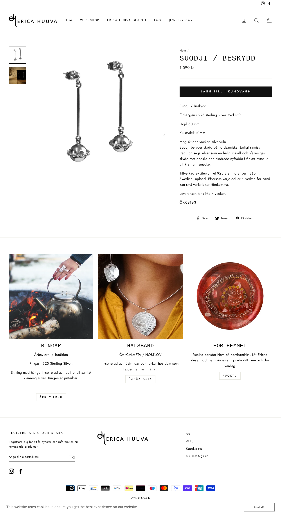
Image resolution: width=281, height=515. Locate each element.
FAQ (157, 20)
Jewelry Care (182, 20)
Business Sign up (197, 456)
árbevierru (51, 397)
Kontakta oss (194, 448)
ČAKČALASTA (140, 379)
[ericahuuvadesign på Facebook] (20, 471)
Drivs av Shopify (140, 498)
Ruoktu (230, 376)
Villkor (190, 441)
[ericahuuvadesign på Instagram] (11, 471)
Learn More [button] (149, 507)
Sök (188, 434)
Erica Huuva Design (126, 20)
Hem (68, 20)
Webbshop (89, 20)
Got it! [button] (259, 507)
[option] (97, 114)
